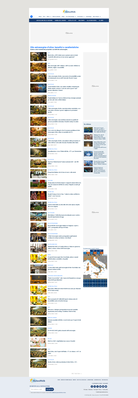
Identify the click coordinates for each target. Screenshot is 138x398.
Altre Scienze (96, 16)
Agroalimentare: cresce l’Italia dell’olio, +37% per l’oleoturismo (64, 151)
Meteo (48, 16)
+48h (93, 250)
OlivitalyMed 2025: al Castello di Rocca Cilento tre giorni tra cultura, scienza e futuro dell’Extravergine (64, 247)
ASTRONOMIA (90, 379)
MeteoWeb (89, 395)
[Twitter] (97, 386)
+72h (100, 250)
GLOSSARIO (105, 383)
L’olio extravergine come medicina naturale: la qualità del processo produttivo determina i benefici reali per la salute (63, 120)
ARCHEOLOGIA (97, 379)
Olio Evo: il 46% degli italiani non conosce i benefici (61, 341)
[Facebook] (92, 386)
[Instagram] (95, 386)
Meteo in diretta (56, 16)
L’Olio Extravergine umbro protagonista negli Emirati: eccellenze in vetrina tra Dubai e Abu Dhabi (62, 237)
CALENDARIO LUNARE (97, 383)
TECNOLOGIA (105, 379)
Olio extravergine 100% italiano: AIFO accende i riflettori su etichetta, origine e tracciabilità (64, 66)
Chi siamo (86, 389)
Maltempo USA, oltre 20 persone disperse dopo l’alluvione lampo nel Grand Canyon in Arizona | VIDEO (99, 137)
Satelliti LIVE (72, 20)
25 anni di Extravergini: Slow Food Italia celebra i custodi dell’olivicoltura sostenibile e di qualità (63, 258)
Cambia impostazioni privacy (102, 392)
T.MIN (85, 252)
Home (40, 16)
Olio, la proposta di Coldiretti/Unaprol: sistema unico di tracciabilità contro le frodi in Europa (62, 300)
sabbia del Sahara (60, 20)
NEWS (59, 379)
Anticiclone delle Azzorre (44, 20)
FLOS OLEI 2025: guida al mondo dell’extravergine (61, 330)
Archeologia (88, 16)
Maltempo (81, 20)
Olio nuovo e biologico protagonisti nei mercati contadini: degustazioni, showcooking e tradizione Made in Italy (63, 310)
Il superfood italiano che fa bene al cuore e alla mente (62, 172)
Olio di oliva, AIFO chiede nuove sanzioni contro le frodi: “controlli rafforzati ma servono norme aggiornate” (63, 56)
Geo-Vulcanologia (70, 16)
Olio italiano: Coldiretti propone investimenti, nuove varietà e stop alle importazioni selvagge (64, 216)
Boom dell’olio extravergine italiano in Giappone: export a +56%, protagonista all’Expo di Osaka (63, 226)
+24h (87, 250)
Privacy (100, 389)
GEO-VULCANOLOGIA (81, 379)
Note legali (96, 389)
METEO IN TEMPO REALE (66, 379)
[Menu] (31, 16)
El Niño (101, 20)
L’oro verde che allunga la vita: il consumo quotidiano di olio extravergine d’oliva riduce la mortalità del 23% (64, 131)
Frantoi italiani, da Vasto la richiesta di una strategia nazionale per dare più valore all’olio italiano (64, 99)
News (44, 16)
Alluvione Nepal (92, 20)
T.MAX (88, 252)
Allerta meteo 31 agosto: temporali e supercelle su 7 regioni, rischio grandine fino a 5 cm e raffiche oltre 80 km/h (100, 130)
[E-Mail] (106, 386)
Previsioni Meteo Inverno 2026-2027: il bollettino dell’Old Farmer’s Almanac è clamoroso (100, 163)
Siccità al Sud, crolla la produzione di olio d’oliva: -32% (62, 362)
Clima (63, 16)
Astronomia (80, 16)
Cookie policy (105, 389)
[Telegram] (100, 386)
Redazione (90, 389)
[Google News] (103, 386)
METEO (74, 379)
